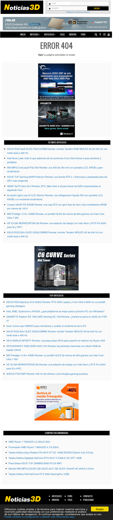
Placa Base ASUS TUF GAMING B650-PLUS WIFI (35, 463)
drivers (55, 500)
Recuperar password (83, 12)
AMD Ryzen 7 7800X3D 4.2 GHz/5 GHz (29, 441)
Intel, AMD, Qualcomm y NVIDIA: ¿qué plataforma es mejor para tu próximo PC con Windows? (55, 311)
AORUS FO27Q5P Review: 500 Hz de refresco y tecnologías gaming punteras (47, 373)
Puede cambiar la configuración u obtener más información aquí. (39, 516)
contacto (88, 496)
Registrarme (70, 12)
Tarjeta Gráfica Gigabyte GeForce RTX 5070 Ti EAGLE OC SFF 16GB (45, 458)
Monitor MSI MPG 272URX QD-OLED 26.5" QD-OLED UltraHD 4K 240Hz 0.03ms (51, 468)
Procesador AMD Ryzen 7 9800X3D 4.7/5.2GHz (34, 447)
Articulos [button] (49, 34)
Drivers (72, 34)
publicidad (88, 500)
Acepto (100, 509)
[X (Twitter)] (100, 34)
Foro (83, 34)
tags (70, 500)
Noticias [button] (34, 34)
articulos (57, 496)
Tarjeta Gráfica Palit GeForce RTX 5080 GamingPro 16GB (39, 474)
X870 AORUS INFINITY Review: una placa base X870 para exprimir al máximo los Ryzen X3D (55, 340)
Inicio (24, 34)
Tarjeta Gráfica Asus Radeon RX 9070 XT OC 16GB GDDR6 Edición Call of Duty (51, 452)
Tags (62, 34)
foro (70, 496)
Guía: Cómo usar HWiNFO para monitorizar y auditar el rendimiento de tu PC (46, 326)
